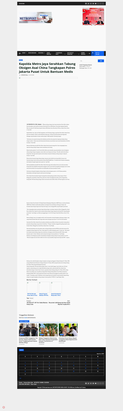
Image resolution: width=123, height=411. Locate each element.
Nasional (20, 60)
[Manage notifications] (4, 407)
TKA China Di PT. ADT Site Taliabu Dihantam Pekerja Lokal (37, 302)
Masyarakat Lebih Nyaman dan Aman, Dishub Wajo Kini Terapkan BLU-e (59, 302)
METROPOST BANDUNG (70, 53)
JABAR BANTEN (49, 53)
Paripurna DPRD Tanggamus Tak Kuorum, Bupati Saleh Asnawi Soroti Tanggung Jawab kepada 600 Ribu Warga (28, 329)
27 (61, 371)
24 (25, 371)
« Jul (20, 378)
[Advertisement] (61, 39)
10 (25, 365)
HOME (23, 52)
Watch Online (97, 53)
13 (61, 365)
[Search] (89, 53)
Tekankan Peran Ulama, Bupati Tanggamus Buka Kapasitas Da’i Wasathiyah (68, 329)
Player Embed (33, 384)
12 (49, 365)
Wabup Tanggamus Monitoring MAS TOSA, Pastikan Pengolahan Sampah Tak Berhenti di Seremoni (48, 329)
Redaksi (20, 382)
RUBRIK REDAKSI (83, 53)
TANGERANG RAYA (59, 53)
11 (37, 365)
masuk (25, 317)
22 (85, 368)
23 (97, 368)
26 (49, 371)
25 (37, 371)
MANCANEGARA (32, 52)
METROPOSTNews (24, 75)
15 (85, 365)
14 (73, 365)
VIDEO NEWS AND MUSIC (24, 384)
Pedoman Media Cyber (28, 382)
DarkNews (77, 387)
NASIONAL (41, 52)
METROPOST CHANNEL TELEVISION (41, 382)
